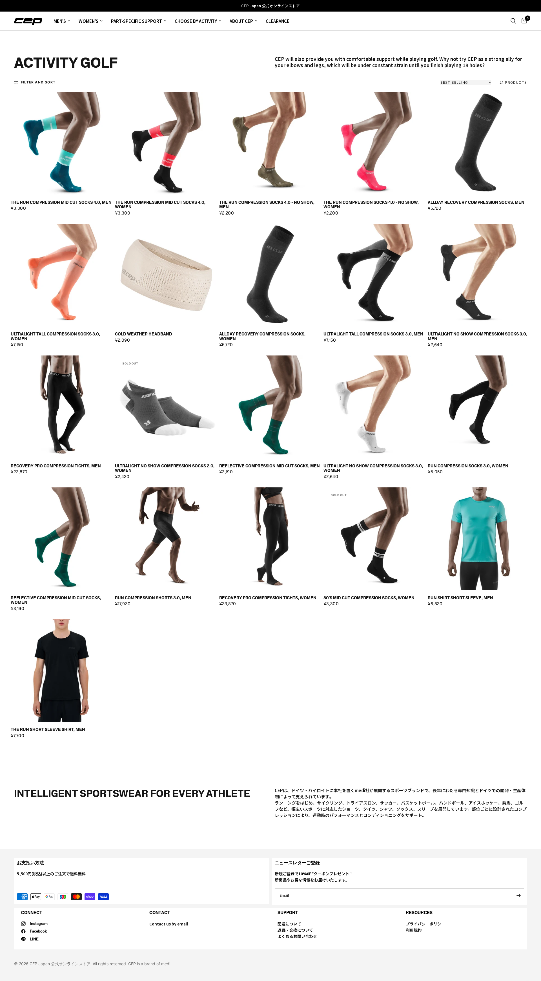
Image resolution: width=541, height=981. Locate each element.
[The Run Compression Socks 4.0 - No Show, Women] (374, 143)
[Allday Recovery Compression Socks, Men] (479, 143)
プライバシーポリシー (425, 924)
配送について (289, 924)
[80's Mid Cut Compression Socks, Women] (374, 538)
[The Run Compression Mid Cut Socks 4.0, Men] (62, 143)
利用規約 (414, 930)
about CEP (241, 21)
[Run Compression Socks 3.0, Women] (479, 406)
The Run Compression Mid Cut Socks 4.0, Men (61, 202)
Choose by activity (196, 21)
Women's (88, 21)
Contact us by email (168, 924)
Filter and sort (38, 82)
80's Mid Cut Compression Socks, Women (368, 598)
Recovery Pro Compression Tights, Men (56, 466)
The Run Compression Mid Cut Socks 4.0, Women (160, 204)
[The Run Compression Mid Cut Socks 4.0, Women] (166, 143)
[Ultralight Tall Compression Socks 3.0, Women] (62, 275)
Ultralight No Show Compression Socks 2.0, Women (164, 468)
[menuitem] (61, 21)
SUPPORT (288, 913)
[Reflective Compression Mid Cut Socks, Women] (62, 538)
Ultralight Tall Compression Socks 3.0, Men (373, 334)
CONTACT (159, 913)
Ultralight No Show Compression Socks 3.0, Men (477, 336)
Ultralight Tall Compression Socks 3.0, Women (55, 336)
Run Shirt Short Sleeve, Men (460, 598)
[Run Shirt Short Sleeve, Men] (479, 538)
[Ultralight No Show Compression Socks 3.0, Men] (479, 275)
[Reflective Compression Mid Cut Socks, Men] (270, 406)
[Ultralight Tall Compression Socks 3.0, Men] (374, 275)
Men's (60, 21)
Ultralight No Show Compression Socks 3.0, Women (373, 468)
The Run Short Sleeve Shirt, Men (48, 729)
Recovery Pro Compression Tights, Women (267, 598)
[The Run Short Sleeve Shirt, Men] (62, 670)
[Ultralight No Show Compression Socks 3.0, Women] (374, 406)
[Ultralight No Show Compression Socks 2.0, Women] (166, 406)
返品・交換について (295, 930)
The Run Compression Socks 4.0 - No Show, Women (371, 204)
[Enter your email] (518, 895)
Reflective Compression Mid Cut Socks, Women (56, 600)
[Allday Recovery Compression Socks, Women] (270, 275)
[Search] (513, 21)
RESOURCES (419, 913)
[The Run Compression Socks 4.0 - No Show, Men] (270, 143)
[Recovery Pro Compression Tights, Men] (62, 406)
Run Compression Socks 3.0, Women (468, 466)
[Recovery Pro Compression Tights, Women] (270, 538)
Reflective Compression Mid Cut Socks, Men (269, 466)
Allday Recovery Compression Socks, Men (476, 202)
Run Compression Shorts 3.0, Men (153, 598)
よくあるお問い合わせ (297, 936)
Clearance (277, 21)
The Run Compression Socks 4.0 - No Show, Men (266, 204)
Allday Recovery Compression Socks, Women (262, 336)
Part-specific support (136, 21)
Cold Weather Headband (143, 334)
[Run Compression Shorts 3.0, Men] (166, 538)
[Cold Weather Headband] (166, 275)
